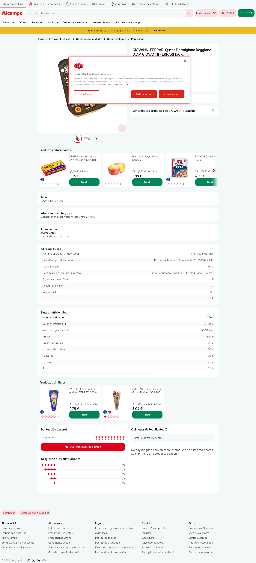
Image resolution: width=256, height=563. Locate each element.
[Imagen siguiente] (96, 138)
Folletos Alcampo (58, 527)
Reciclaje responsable (201, 542)
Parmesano (137, 38)
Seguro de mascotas (200, 552)
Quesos (67, 38)
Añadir (84, 182)
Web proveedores (199, 532)
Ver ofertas (159, 30)
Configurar (86, 94)
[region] (129, 80)
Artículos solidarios (153, 547)
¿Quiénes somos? (11, 527)
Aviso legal (101, 532)
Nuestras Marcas (102, 22)
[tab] (78, 139)
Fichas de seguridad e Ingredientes (115, 547)
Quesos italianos (116, 38)
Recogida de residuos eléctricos (160, 552)
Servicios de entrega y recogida (66, 547)
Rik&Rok (146, 532)
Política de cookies (105, 537)
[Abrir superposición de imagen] (122, 128)
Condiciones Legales (60, 542)
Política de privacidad (107, 542)
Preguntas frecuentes (60, 532)
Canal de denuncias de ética (17, 547)
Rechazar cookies (144, 94)
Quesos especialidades (89, 38)
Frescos (53, 38)
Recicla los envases (200, 547)
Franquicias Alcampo (201, 527)
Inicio (41, 38)
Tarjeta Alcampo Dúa (154, 527)
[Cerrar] (185, 61)
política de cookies (122, 84)
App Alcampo (9, 537)
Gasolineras (149, 537)
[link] (34, 512)
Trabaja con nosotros (13, 532)
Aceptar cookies (171, 94)
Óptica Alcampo (198, 537)
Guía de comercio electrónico (65, 552)
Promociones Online (59, 537)
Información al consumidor (110, 552)
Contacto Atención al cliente (17, 542)
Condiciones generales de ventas (114, 527)
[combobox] (105, 13)
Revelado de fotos (152, 542)
